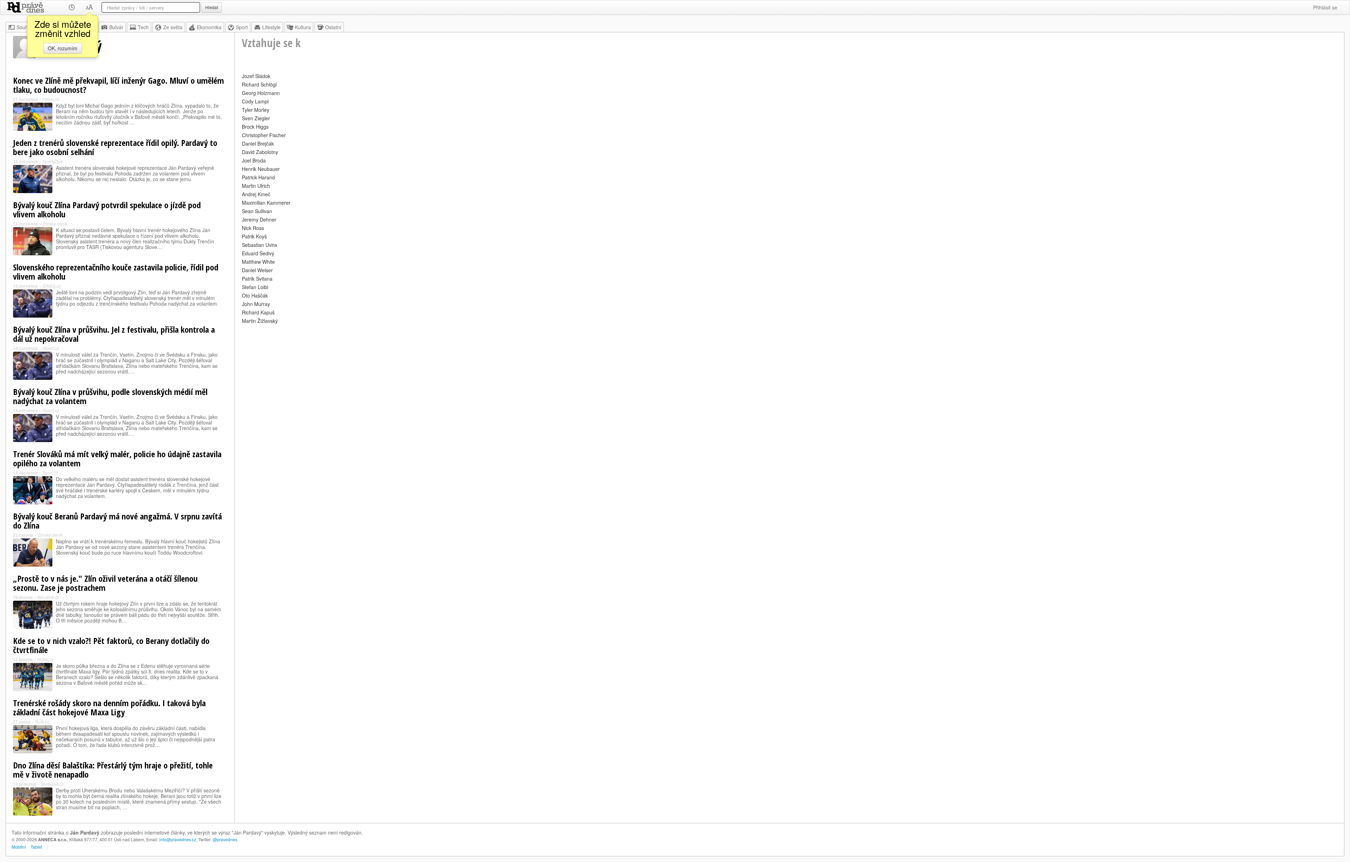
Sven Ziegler (256, 118)
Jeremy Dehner (259, 219)
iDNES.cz (52, 286)
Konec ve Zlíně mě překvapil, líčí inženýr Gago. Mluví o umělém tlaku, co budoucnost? (118, 85)
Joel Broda (254, 160)
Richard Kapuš (258, 312)
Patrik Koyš (254, 236)
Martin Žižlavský (260, 320)
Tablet (36, 847)
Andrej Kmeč (256, 194)
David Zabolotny (260, 151)
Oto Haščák (255, 295)
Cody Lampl (255, 101)
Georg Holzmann (261, 92)
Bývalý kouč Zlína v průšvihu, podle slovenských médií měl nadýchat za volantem (110, 396)
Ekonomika (209, 27)
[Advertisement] (453, 375)
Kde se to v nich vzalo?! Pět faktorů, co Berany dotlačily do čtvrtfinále (111, 645)
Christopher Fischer (264, 135)
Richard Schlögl (259, 84)
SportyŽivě (53, 161)
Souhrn (25, 27)
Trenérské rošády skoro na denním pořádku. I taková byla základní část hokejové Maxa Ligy (109, 707)
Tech (143, 27)
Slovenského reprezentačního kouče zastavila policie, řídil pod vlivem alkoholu (115, 271)
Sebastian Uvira (259, 244)
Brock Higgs (255, 126)
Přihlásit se (1325, 7)
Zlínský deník (55, 223)
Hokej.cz (51, 99)
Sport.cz (50, 472)
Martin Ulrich (256, 185)
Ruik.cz (42, 721)
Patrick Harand (258, 177)
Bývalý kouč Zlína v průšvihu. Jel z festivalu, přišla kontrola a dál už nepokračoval (114, 334)
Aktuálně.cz (48, 597)
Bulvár (116, 27)
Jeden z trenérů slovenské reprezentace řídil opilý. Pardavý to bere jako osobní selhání (115, 147)
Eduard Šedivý (258, 253)
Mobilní (19, 847)
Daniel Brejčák (258, 143)
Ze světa (172, 27)
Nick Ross (253, 227)
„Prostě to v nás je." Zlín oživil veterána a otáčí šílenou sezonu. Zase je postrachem (105, 583)
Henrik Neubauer (261, 168)
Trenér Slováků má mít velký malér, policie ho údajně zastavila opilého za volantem (117, 458)
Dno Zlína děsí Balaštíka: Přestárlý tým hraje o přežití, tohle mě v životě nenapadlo (113, 769)
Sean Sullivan (257, 211)
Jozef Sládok (256, 75)
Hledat (211, 7)
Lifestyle (271, 27)
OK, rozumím (62, 48)
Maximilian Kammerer (266, 202)
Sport (242, 27)
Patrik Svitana (257, 278)
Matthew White (258, 261)
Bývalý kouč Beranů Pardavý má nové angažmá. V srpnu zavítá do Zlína (117, 520)
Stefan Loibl (255, 286)
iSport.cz (51, 348)
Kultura (303, 27)
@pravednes (225, 839)
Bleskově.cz (52, 784)
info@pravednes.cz (177, 839)
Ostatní (333, 27)
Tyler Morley (255, 109)
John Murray (256, 303)
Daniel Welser (257, 270)
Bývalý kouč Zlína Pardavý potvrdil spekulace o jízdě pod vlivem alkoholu (107, 209)
